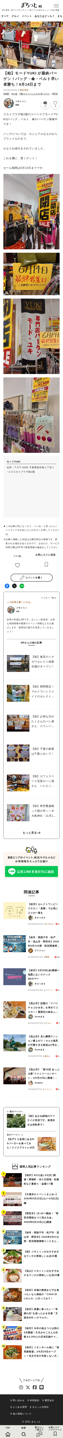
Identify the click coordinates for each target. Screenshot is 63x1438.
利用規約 (34, 1400)
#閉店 (55, 94)
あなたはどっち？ (45, 16)
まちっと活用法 (40, 1407)
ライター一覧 (47, 598)
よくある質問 (20, 1407)
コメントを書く (34, 577)
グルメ (15, 16)
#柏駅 (6, 94)
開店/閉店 (24, 90)
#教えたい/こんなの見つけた (34, 94)
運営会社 (49, 1400)
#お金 (14, 94)
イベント (27, 16)
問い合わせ (19, 1400)
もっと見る (30, 832)
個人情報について (22, 1413)
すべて (5, 16)
